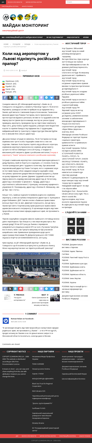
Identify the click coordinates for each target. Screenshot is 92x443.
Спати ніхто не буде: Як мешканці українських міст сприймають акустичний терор (75, 75)
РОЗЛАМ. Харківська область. (74, 274)
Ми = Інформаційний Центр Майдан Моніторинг (22, 37)
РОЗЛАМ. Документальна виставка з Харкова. (72, 245)
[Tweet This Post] (10, 98)
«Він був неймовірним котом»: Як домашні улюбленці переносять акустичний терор (75, 67)
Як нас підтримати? (54, 37)
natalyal (24, 70)
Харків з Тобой (37, 374)
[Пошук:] (78, 2)
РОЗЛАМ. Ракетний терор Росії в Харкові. (75, 258)
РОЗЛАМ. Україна (69, 282)
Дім (3, 2)
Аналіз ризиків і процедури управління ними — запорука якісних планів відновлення (73, 359)
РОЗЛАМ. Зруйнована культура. (75, 263)
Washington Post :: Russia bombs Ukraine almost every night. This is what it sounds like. (75, 194)
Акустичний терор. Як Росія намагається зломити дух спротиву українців (73, 172)
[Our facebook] (80, 221)
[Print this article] (30, 98)
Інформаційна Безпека (10, 6)
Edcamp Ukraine (38, 423)
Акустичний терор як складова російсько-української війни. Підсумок (74, 94)
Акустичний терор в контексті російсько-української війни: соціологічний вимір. (74, 102)
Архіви (86, 37)
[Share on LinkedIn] (15, 98)
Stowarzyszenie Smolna (41, 369)
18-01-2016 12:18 (11, 70)
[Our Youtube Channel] (71, 221)
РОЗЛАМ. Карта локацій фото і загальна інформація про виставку (74, 289)
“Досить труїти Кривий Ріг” (42, 403)
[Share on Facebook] (5, 98)
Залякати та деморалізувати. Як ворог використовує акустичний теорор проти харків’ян (75, 180)
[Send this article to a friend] (25, 98)
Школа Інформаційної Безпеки (73, 379)
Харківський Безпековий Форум (74, 374)
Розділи (16, 44)
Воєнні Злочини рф (15, 2)
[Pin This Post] (20, 98)
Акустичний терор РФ (71, 107)
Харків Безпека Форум (34, 2)
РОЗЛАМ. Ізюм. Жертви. (71, 278)
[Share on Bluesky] (51, 98)
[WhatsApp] (80, 230)
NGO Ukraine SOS (38, 391)
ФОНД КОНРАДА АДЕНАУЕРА (43, 379)
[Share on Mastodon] (41, 98)
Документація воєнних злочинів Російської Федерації (75, 297)
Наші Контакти (73, 37)
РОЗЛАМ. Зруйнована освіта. (73, 267)
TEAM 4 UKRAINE (38, 364)
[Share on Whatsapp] (36, 98)
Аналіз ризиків (27, 6)
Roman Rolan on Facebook (22, 319)
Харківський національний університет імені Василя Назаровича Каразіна (42, 415)
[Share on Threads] (56, 98)
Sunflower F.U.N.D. (39, 408)
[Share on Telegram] (46, 98)
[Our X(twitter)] (71, 230)
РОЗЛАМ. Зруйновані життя (73, 270)
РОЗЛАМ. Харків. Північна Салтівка (72, 252)
